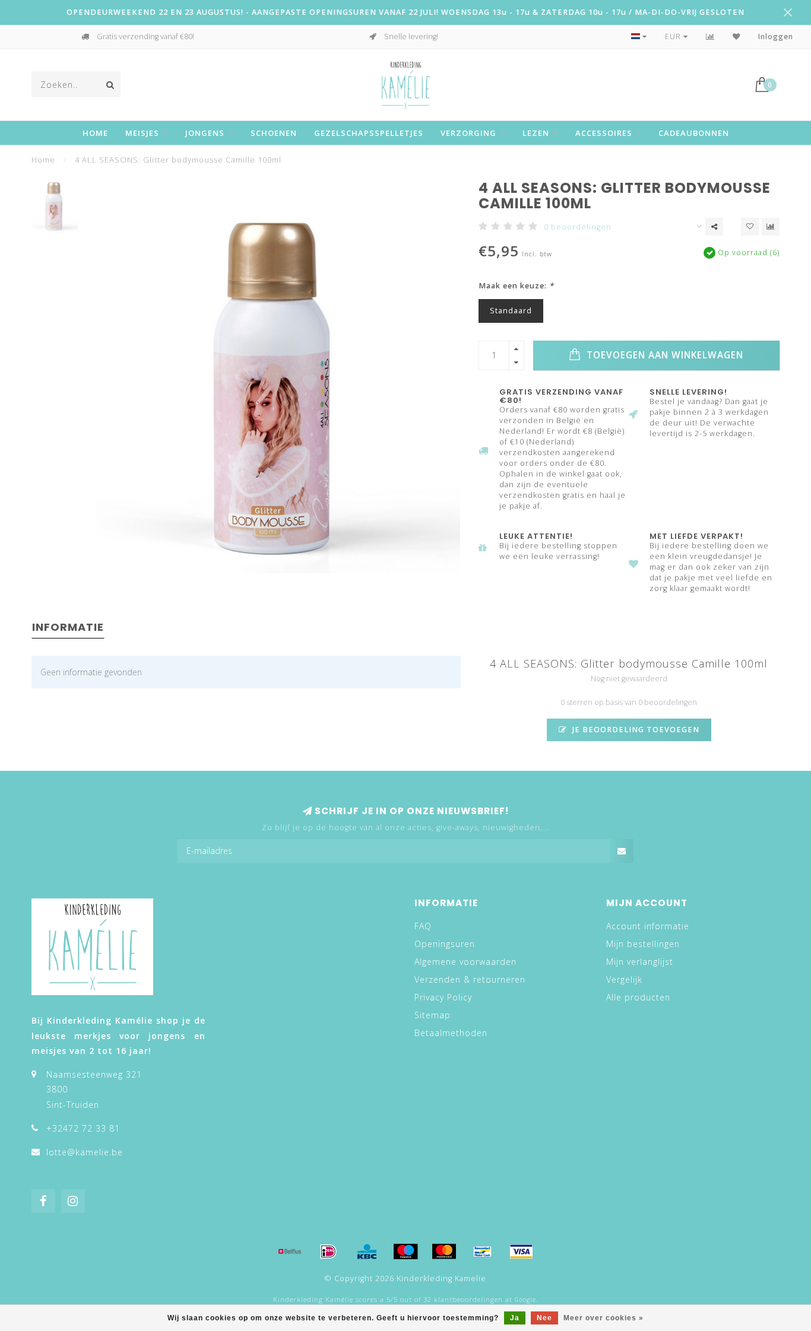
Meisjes (142, 133)
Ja (514, 1318)
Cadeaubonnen (693, 133)
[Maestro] (405, 1251)
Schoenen (274, 133)
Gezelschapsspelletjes (368, 133)
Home (95, 133)
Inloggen (775, 36)
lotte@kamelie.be (84, 1152)
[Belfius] (290, 1251)
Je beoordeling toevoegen (634, 730)
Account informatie (647, 926)
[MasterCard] (444, 1251)
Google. (526, 1299)
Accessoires (603, 133)
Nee (544, 1318)
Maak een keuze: (516, 286)
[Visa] (521, 1251)
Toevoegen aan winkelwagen (663, 355)
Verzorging (468, 133)
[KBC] (367, 1251)
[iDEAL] (328, 1251)
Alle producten (638, 997)
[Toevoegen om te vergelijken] (771, 227)
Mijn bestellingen (643, 943)
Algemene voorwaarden (465, 961)
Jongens (204, 133)
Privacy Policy (443, 997)
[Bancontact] (483, 1251)
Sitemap (432, 1015)
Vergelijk (624, 979)
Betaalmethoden (450, 1032)
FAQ (423, 926)
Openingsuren (444, 943)
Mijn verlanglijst (639, 961)
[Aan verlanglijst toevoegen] (750, 227)
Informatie (68, 627)
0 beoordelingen (578, 227)
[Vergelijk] (710, 36)
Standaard (511, 311)
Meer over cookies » (603, 1318)
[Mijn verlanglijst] (736, 36)
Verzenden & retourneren (469, 979)
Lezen (535, 133)
